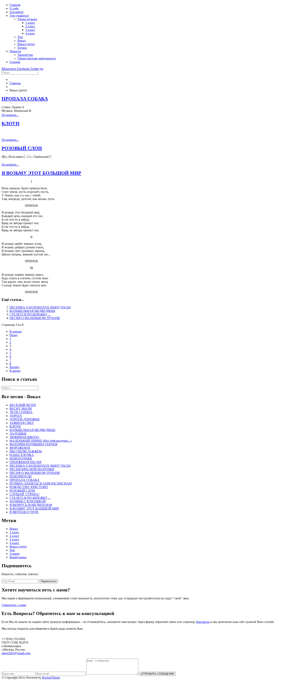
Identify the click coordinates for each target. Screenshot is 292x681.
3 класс (30, 30)
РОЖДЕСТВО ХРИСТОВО (29, 487)
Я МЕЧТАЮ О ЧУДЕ (24, 512)
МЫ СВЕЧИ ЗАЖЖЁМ (26, 451)
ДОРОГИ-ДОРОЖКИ (25, 419)
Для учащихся (19, 15)
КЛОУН (10, 123)
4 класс (30, 33)
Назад (13, 335)
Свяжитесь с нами (14, 605)
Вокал (21, 40)
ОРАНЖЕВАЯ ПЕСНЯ (25, 462)
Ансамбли (16, 12)
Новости (15, 51)
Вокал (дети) (26, 44)
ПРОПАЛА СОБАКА (25, 98)
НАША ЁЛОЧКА (22, 455)
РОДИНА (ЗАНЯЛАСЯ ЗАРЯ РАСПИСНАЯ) (41, 483)
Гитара (22, 47)
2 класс (30, 26)
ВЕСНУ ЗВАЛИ (21, 408)
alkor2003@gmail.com (16, 653)
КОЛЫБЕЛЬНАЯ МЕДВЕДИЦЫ (32, 311)
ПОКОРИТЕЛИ (21, 476)
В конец (15, 370)
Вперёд (14, 367)
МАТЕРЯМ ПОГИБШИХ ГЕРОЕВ (33, 444)
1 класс (30, 22)
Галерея (15, 62)
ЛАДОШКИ (18, 433)
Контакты (203, 622)
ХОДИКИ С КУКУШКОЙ (28, 501)
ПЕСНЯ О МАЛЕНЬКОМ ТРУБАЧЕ (35, 318)
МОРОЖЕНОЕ (20, 448)
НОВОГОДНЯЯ (21, 458)
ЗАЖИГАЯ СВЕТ (22, 423)
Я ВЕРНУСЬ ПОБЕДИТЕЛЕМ (31, 505)
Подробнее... (10, 115)
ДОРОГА (16, 415)
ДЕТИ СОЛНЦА (21, 412)
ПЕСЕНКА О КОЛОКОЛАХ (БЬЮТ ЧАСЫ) (40, 307)
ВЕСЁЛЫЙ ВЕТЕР (23, 405)
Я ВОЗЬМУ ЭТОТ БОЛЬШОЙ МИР (41, 173)
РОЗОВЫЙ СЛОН (22, 148)
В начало (16, 331)
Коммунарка (18, 557)
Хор (20, 37)
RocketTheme (51, 677)
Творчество (25, 54)
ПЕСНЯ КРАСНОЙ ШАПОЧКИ (32, 469)
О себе (14, 8)
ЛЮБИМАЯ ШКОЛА (24, 437)
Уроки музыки (27, 19)
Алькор (14, 553)
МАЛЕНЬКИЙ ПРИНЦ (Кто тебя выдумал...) (41, 440)
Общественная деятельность (36, 58)
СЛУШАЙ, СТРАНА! (24, 494)
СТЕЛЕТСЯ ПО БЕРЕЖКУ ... (30, 314)
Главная (15, 5)
